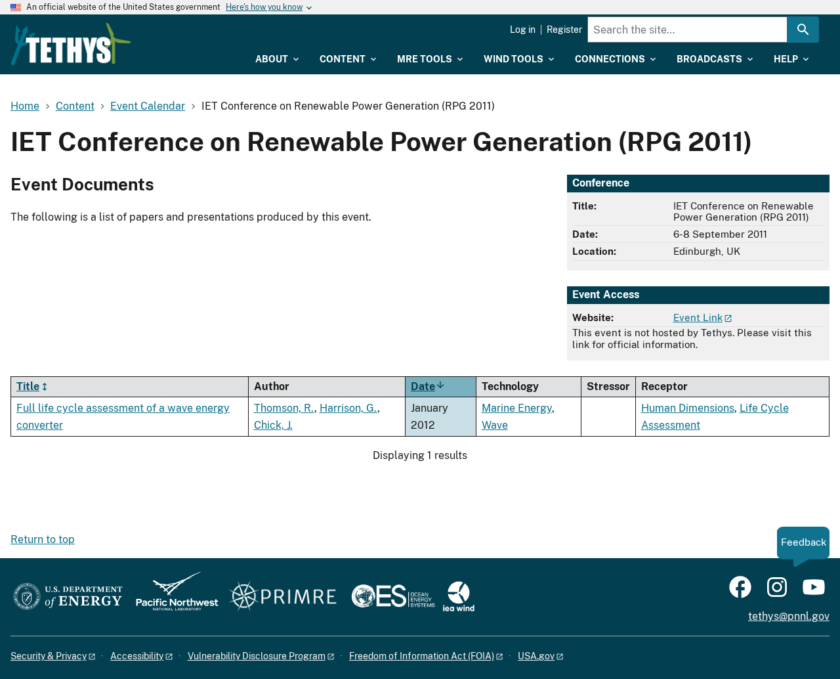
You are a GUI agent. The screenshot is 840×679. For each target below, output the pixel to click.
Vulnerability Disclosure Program (257, 656)
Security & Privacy (48, 656)
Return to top (42, 539)
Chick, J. (273, 425)
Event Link (698, 317)
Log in (523, 29)
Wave (495, 425)
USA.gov (536, 656)
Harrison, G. (348, 408)
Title (27, 386)
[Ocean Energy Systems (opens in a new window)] (394, 597)
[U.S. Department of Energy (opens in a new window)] (67, 597)
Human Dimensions (687, 408)
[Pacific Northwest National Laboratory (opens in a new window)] (172, 597)
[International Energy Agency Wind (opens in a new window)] (459, 597)
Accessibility (136, 656)
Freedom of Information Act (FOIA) (421, 656)
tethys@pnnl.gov (789, 616)
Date (428, 386)
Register (564, 29)
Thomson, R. (284, 408)
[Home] (70, 44)
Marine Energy (517, 408)
